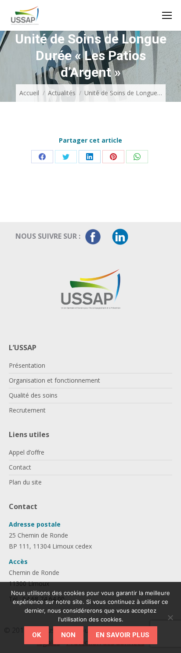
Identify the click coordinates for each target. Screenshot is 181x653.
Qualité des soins (33, 395)
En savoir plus (122, 635)
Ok (36, 635)
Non (68, 635)
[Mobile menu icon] (167, 15)
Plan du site (25, 482)
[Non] (170, 617)
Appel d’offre (26, 452)
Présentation (27, 365)
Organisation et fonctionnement (54, 380)
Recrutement (27, 410)
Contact (20, 467)
